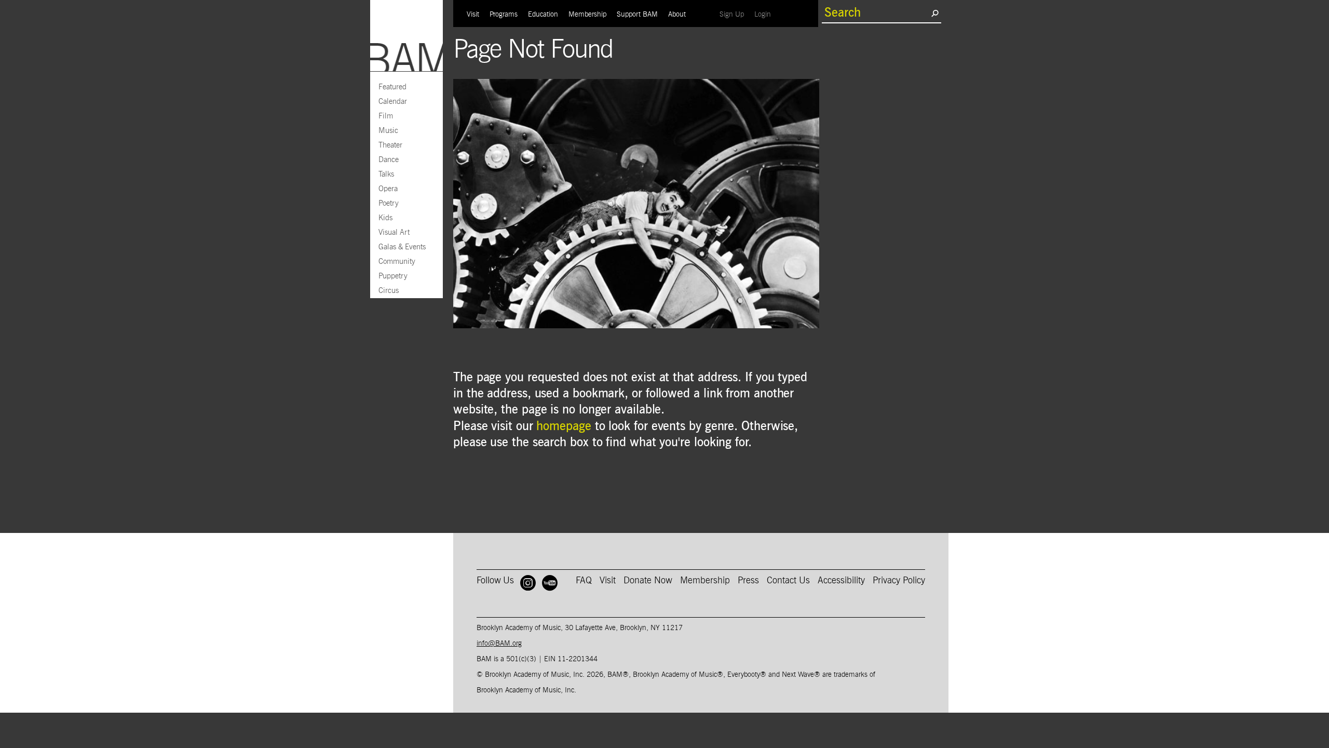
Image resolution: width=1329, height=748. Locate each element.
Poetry (388, 203)
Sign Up (734, 14)
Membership (587, 14)
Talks (386, 174)
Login (765, 14)
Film (385, 116)
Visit (473, 14)
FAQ (584, 580)
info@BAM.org (499, 643)
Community (396, 261)
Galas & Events (402, 247)
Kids (385, 218)
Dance (388, 160)
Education (543, 14)
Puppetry (393, 276)
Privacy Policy (899, 580)
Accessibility (841, 580)
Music (388, 131)
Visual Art (394, 232)
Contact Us (788, 580)
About (677, 14)
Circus (388, 291)
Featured (392, 87)
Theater (390, 145)
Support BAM (637, 14)
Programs (504, 14)
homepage (563, 426)
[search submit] (934, 13)
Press (748, 580)
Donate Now (647, 580)
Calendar (392, 101)
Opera (388, 189)
